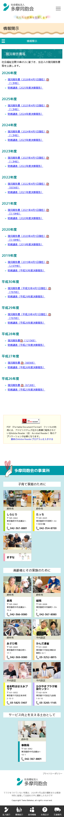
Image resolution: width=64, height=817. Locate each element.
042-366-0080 (18, 614)
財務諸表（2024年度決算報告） (25, 114)
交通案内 (58, 814)
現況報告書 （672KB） (22, 385)
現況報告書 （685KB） (22, 363)
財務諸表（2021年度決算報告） (25, 192)
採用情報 (32, 814)
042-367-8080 (47, 614)
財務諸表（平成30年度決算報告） (26, 270)
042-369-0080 (18, 657)
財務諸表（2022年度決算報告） (25, 166)
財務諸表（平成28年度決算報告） (26, 322)
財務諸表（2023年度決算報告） (25, 140)
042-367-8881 (18, 528)
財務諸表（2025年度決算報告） (25, 87)
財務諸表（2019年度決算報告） (25, 244)
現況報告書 (22, 340)
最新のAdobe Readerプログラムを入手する (32, 439)
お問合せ (45, 814)
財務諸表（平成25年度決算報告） (26, 389)
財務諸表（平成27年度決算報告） (26, 345)
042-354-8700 (47, 528)
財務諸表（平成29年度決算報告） (26, 296)
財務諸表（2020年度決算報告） (25, 218)
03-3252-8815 (47, 657)
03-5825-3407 (18, 702)
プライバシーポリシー (52, 773)
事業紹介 (19, 814)
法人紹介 (6, 814)
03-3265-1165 (47, 702)
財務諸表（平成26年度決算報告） (26, 367)
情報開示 (32, 41)
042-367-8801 (33, 758)
